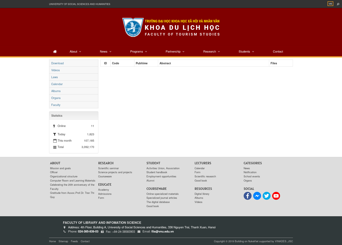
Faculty (55, 105)
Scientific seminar (108, 168)
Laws (54, 77)
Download (57, 63)
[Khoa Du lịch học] (171, 27)
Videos (55, 70)
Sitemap (63, 241)
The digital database (158, 202)
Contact (278, 51)
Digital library (202, 194)
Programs (136, 51)
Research (209, 51)
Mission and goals (60, 168)
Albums (56, 91)
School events (252, 176)
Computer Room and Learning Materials (72, 180)
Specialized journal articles (161, 198)
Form (101, 198)
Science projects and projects (115, 172)
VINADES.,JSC (284, 241)
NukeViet (253, 241)
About (73, 51)
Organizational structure (63, 176)
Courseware (105, 176)
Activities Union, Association (163, 168)
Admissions (105, 194)
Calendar (57, 84)
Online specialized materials (162, 194)
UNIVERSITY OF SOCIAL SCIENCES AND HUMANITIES (79, 4)
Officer (54, 172)
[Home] (55, 51)
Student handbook (156, 172)
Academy (103, 189)
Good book (152, 206)
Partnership (173, 51)
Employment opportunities (161, 176)
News (103, 51)
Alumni (150, 180)
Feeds (74, 241)
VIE (330, 3)
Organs (56, 98)
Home (52, 241)
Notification (250, 172)
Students (244, 51)
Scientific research (205, 176)
